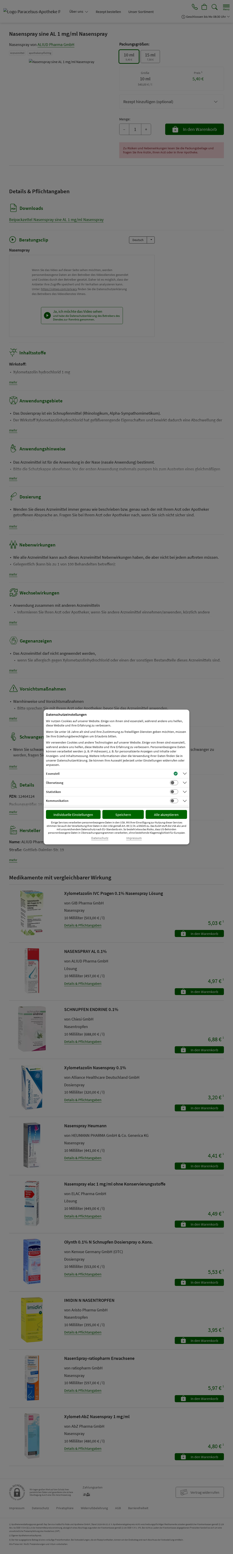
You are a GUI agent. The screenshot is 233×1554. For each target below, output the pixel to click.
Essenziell (53, 774)
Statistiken (53, 792)
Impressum (134, 838)
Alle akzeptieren (166, 814)
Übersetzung (54, 783)
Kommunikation (57, 801)
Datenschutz (99, 838)
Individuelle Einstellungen (73, 814)
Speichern (123, 814)
